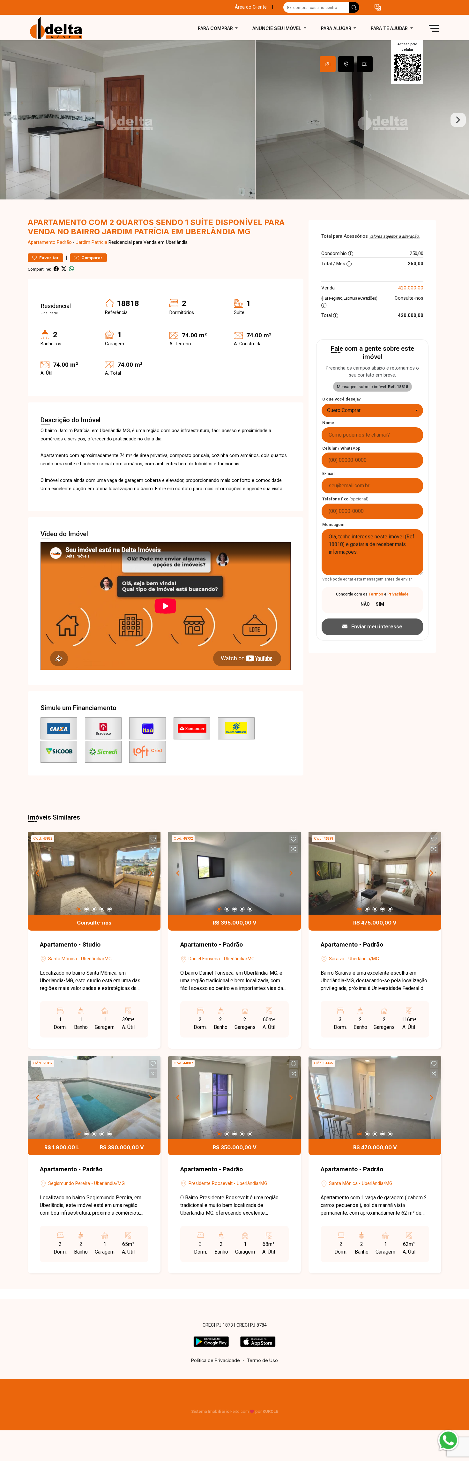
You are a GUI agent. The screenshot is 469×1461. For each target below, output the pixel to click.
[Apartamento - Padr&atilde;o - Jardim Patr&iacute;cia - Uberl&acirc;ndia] (60, 28)
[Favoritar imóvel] (153, 839)
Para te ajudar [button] (390, 28)
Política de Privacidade (215, 1360)
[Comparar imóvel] (153, 849)
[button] (377, 7)
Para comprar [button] (216, 28)
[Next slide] (458, 120)
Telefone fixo (345, 499)
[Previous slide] (11, 120)
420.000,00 (410, 288)
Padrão (64, 242)
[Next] (150, 873)
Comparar (91, 257)
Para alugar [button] (337, 28)
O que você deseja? (341, 399)
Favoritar (48, 257)
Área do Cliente (251, 7)
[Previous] (38, 873)
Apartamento (42, 242)
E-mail (328, 473)
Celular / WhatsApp (341, 448)
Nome (328, 422)
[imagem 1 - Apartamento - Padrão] (234, 873)
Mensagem (333, 524)
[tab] (328, 64)
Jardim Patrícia (91, 242)
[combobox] (372, 410)
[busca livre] (354, 7)
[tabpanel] (234, 119)
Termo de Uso (262, 1360)
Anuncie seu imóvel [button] (277, 28)
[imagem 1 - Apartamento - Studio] (94, 873)
